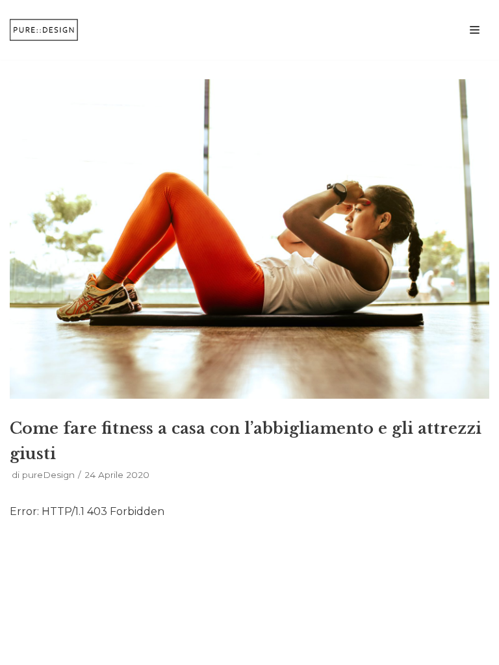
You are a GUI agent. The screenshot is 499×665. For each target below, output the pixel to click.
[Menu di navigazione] (474, 29)
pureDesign (48, 475)
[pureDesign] (49, 30)
